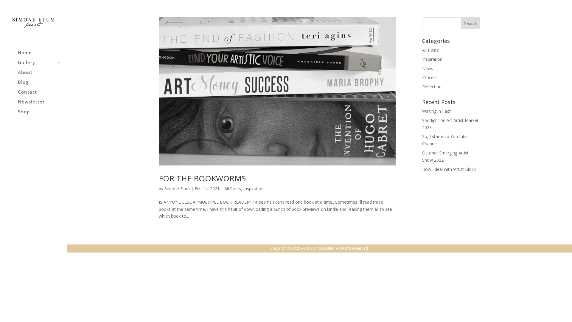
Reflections (433, 86)
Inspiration (253, 188)
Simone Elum (177, 188)
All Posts (232, 188)
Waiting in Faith (437, 111)
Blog (23, 82)
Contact (27, 92)
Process (430, 77)
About (25, 72)
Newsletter (31, 102)
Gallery (26, 62)
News (427, 68)
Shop (24, 111)
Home (25, 52)
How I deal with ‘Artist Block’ (449, 169)
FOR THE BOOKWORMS (202, 178)
